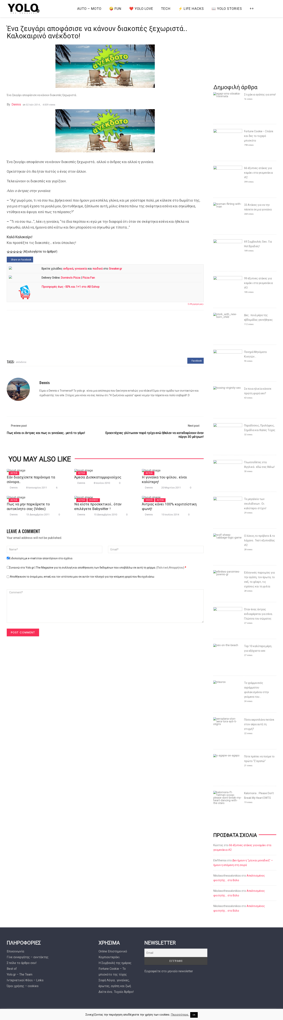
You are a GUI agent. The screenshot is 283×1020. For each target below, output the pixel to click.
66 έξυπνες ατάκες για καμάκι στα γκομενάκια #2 (258, 173)
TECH (166, 9)
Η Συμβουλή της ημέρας (115, 963)
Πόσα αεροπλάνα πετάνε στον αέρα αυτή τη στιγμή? (259, 724)
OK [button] (194, 1015)
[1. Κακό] (8, 251)
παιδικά (98, 268)
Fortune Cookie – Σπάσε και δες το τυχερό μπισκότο (258, 136)
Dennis (16, 104)
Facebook (196, 360)
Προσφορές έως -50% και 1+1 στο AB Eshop (71, 286)
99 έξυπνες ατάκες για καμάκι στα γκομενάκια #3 (258, 283)
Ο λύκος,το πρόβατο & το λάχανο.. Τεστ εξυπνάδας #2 (259, 540)
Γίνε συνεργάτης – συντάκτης (28, 957)
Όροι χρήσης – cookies (23, 986)
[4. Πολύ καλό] (17, 251)
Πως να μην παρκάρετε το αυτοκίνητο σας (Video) (28, 506)
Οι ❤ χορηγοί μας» (196, 304)
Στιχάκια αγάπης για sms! (260, 94)
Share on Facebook (20, 260)
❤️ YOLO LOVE (141, 9)
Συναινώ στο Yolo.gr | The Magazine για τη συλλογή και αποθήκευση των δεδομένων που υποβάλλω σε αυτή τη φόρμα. (97, 567)
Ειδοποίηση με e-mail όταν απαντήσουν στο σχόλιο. (41, 558)
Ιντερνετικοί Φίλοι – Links (25, 980)
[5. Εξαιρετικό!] (20, 251)
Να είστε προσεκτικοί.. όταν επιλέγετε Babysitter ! (97, 506)
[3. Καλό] (14, 251)
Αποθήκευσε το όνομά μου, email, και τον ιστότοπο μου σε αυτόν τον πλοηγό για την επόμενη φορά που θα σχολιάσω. (82, 576)
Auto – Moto (89, 9)
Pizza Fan (89, 277)
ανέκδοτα (21, 362)
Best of (12, 969)
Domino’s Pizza (70, 277)
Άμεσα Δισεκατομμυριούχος (97, 477)
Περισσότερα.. (180, 1014)
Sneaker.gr (115, 268)
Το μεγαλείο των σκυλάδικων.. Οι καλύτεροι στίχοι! (255, 503)
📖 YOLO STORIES (227, 9)
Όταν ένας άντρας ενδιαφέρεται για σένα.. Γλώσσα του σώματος (258, 614)
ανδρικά (68, 268)
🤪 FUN (115, 9)
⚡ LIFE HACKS (191, 9)
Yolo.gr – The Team (19, 974)
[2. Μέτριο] (11, 251)
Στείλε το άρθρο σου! (22, 963)
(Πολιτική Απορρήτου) (170, 567)
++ (252, 9)
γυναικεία (81, 268)
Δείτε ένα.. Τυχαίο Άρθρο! (116, 992)
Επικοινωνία (15, 951)
